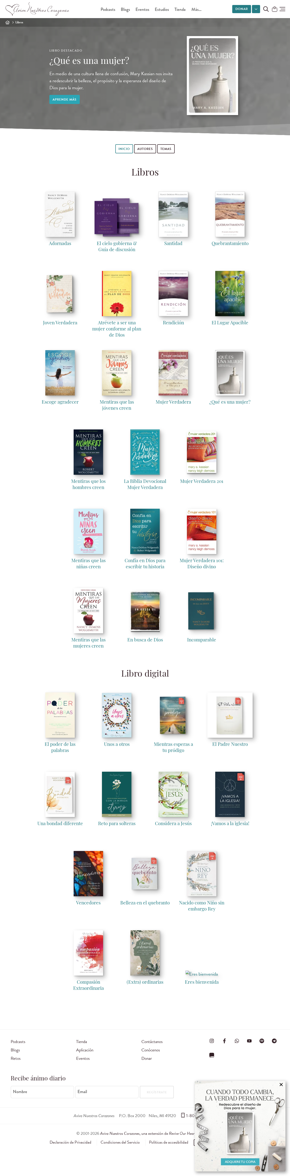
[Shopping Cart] (274, 9)
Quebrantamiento (230, 243)
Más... (196, 9)
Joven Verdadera (60, 323)
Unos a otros (117, 744)
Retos (16, 1058)
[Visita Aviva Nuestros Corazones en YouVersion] (212, 1055)
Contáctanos (152, 1041)
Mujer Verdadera (173, 402)
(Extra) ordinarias (145, 982)
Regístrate (157, 1092)
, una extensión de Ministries (157, 1133)
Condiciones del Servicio (120, 1142)
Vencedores (88, 903)
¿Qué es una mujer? (89, 61)
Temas (166, 149)
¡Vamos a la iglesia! (230, 824)
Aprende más (65, 99)
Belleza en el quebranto (145, 903)
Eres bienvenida (202, 982)
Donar (241, 9)
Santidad (173, 243)
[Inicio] (7, 22)
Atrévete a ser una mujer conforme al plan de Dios (116, 329)
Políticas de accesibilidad (168, 1142)
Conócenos (150, 1050)
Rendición (173, 323)
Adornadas (60, 243)
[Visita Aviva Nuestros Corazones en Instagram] (212, 1041)
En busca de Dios (145, 640)
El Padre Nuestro (230, 744)
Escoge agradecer (60, 402)
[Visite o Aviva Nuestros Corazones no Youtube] (249, 1041)
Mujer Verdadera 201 (201, 481)
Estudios (162, 9)
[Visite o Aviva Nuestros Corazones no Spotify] (262, 1041)
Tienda (180, 9)
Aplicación (84, 1050)
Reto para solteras (116, 824)
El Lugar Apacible (230, 323)
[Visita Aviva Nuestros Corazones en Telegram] (274, 1041)
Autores (145, 149)
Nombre (20, 1092)
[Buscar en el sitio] (266, 9)
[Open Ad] (240, 1126)
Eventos (142, 9)
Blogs (125, 9)
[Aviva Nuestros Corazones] (37, 9)
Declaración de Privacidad (70, 1142)
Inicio (124, 149)
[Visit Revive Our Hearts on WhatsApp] (237, 1041)
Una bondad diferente (60, 824)
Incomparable (201, 640)
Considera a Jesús (173, 824)
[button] (282, 9)
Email (82, 1092)
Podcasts (108, 9)
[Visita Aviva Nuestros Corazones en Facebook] (224, 1041)
